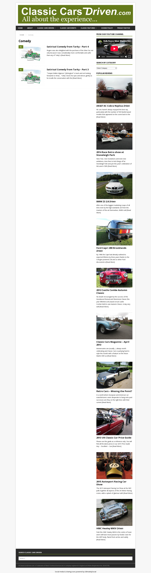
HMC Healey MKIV (109, 528)
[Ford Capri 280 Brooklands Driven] (114, 232)
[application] (114, 49)
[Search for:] (75, 558)
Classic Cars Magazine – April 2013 (112, 343)
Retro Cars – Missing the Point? (114, 391)
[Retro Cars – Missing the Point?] (114, 375)
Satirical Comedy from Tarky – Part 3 (68, 69)
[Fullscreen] (129, 57)
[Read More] (65, 55)
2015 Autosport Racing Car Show (111, 483)
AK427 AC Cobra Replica (113, 105)
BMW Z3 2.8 (106, 201)
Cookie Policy (107, 28)
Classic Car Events (68, 28)
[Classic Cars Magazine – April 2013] (114, 325)
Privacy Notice (123, 28)
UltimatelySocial (90, 572)
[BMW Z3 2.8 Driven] (114, 185)
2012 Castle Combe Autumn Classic (111, 291)
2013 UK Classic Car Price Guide (113, 437)
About (30, 28)
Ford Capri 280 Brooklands (111, 249)
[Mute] (126, 57)
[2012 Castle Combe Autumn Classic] (114, 278)
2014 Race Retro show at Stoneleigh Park (110, 153)
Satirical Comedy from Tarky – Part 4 (68, 46)
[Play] (99, 57)
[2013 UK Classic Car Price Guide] (114, 421)
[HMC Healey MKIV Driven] (114, 512)
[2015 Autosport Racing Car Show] (114, 465)
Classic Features (88, 28)
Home (20, 28)
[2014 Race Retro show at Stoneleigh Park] (114, 136)
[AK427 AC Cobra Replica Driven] (114, 90)
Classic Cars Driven (45, 28)
